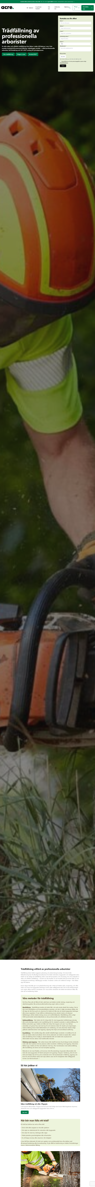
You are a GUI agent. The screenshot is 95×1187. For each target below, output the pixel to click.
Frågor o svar (21, 54)
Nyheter (66, 7)
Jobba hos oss (57, 7)
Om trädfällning (8, 54)
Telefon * (62, 26)
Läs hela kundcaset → (33, 1058)
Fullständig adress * (64, 36)
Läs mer (24, 1112)
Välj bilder (63, 56)
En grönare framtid (38, 7)
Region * (62, 41)
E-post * (62, 31)
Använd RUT (33, 54)
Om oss (49, 7)
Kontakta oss (85, 8)
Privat (75, 8)
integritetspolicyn (64, 62)
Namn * (61, 21)
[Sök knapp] (70, 8)
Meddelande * (63, 46)
